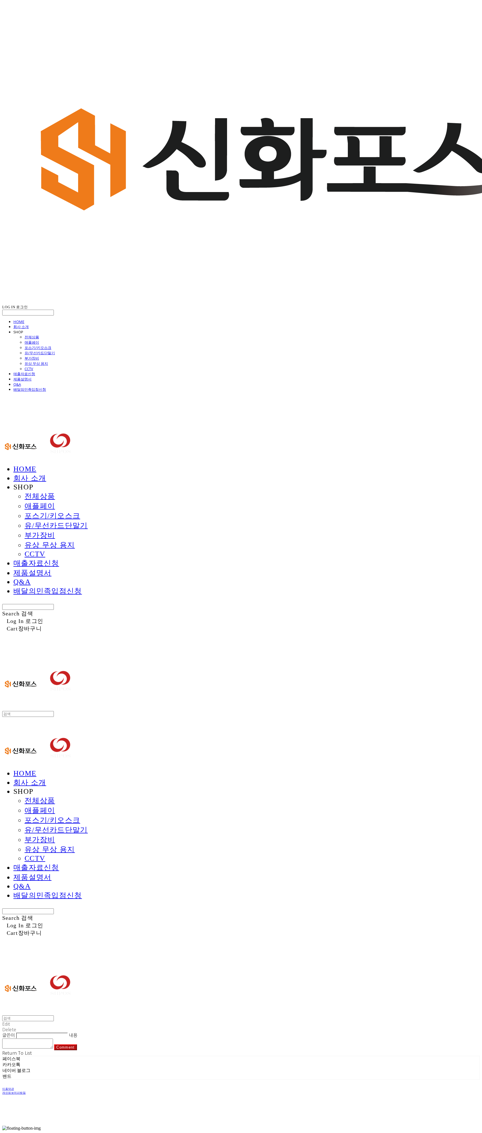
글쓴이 (8, 1035)
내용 (73, 1035)
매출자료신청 (24, 373)
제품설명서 (22, 379)
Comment (65, 1047)
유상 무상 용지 (36, 363)
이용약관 (8, 1088)
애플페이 (32, 342)
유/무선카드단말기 (40, 352)
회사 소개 (21, 326)
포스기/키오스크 (38, 347)
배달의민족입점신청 (29, 389)
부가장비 (32, 358)
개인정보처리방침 (14, 1092)
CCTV (29, 368)
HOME (18, 321)
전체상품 (32, 336)
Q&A (17, 384)
